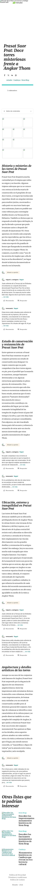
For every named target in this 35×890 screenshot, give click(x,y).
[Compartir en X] (8, 75)
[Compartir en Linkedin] (12, 75)
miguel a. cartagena (15, 279)
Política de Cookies (17, 880)
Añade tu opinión (12, 272)
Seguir (21, 279)
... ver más (21, 465)
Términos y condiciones (17, 877)
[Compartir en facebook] (5, 75)
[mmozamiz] (3, 90)
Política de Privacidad (17, 875)
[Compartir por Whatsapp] (16, 75)
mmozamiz (12, 308)
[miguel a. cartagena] (5, 90)
